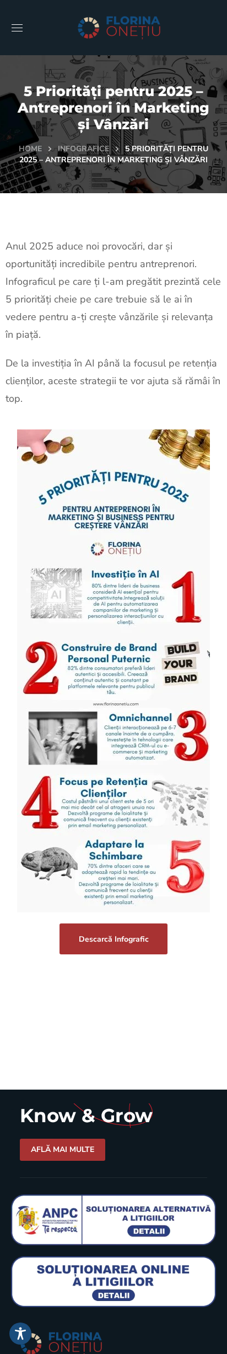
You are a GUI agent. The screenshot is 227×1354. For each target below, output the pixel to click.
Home (30, 149)
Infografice (83, 149)
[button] (113, 938)
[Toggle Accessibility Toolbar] (20, 1333)
